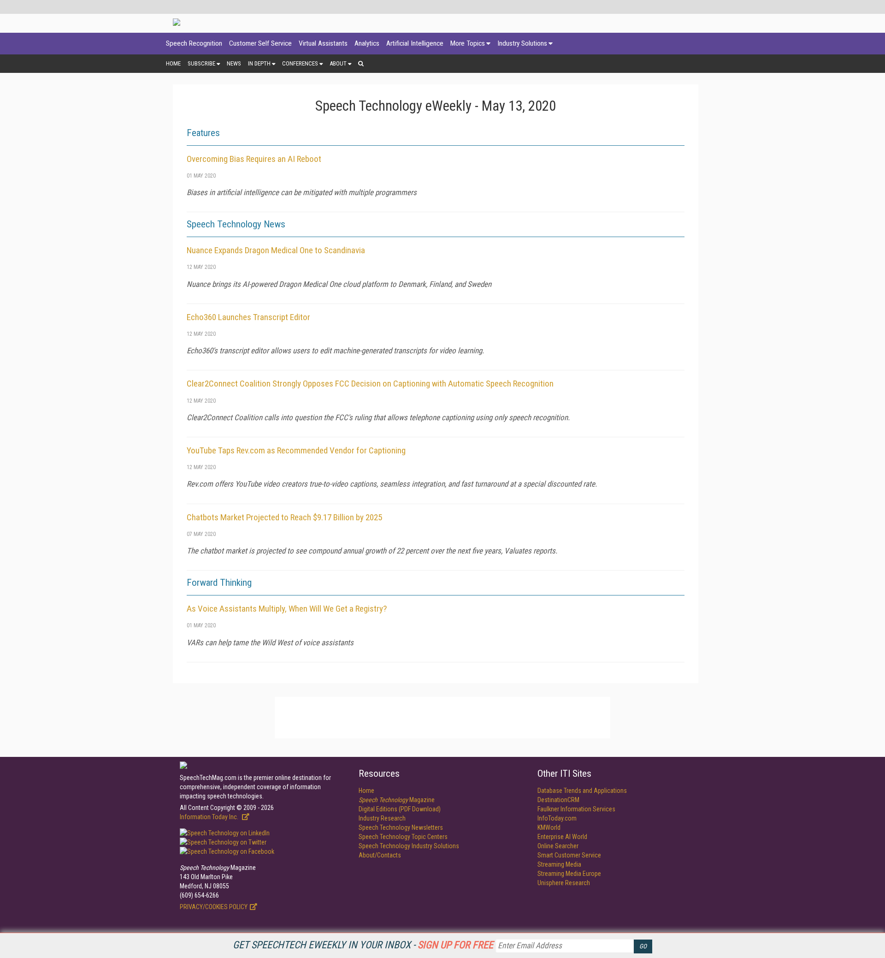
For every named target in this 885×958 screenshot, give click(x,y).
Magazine (397, 799)
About (338, 63)
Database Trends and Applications (582, 790)
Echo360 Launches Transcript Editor (248, 317)
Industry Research (382, 818)
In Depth (259, 63)
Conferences (300, 63)
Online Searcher (557, 846)
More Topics (467, 43)
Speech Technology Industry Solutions (409, 846)
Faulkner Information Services (576, 809)
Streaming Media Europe (569, 873)
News (234, 63)
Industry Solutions (522, 43)
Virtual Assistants (323, 43)
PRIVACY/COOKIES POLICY (214, 906)
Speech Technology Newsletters (401, 827)
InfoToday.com (557, 818)
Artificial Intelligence (414, 43)
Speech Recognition (194, 43)
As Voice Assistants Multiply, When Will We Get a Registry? (287, 608)
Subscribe (201, 63)
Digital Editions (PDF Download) (400, 809)
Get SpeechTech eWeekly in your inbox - (363, 945)
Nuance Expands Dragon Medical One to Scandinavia (276, 250)
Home (173, 63)
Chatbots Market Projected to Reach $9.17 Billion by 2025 (284, 517)
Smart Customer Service (569, 855)
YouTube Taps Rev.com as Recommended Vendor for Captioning (296, 450)
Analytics (366, 43)
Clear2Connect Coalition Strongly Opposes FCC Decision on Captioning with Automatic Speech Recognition (370, 383)
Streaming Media (559, 864)
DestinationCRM (558, 799)
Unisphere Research (563, 883)
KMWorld (548, 827)
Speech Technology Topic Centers (403, 836)
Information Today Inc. (210, 817)
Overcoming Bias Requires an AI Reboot (254, 159)
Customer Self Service (260, 43)
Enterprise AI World (562, 836)
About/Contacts (380, 855)
